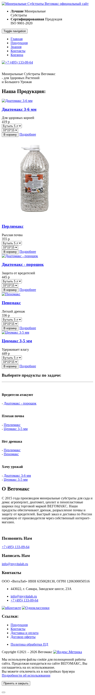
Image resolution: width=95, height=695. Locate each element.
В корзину (10, 134)
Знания (16, 47)
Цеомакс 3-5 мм (16, 429)
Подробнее (27, 134)
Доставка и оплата (24, 633)
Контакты (18, 51)
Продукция (19, 43)
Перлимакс (12, 425)
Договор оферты (23, 637)
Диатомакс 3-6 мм (17, 475)
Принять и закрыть (16, 683)
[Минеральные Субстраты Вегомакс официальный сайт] (45, 4)
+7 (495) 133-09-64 (15, 547)
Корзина (17, 55)
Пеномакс (11, 454)
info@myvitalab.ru (15, 564)
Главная (17, 39)
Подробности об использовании (26, 675)
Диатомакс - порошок (20, 403)
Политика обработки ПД (29, 644)
